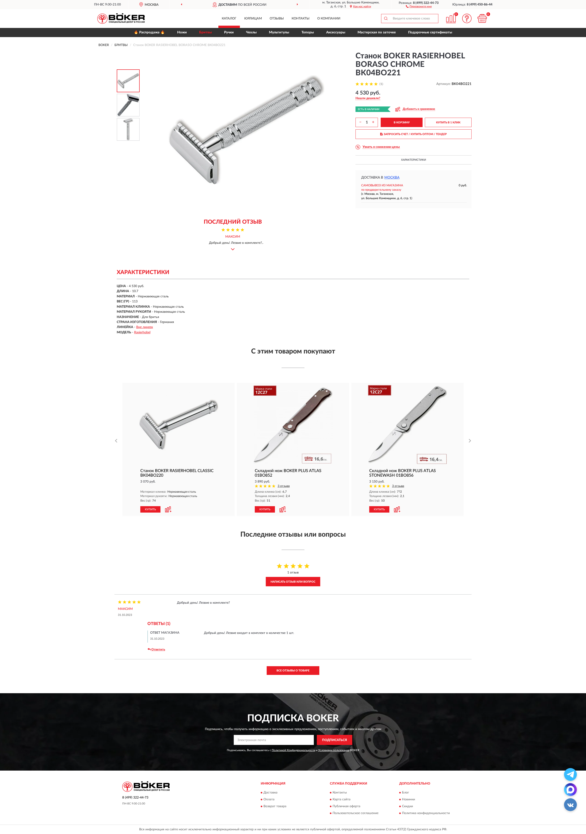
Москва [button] (391, 177)
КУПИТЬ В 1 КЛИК (448, 122)
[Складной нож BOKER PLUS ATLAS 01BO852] (293, 424)
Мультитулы (279, 32)
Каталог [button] (229, 18)
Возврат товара (274, 806)
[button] (419, 6)
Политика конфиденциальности (426, 813)
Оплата (268, 799)
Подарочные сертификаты (430, 32)
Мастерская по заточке (377, 32)
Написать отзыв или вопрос (293, 581)
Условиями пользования (333, 750)
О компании (328, 18)
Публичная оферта (346, 806)
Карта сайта (341, 799)
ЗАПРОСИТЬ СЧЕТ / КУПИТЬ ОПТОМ (415, 134)
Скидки (407, 806)
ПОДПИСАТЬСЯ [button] (334, 740)
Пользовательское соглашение (355, 813)
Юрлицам (253, 18)
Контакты (300, 18)
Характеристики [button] (413, 159)
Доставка (270, 792)
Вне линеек (144, 327)
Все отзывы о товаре (293, 670)
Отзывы (277, 18)
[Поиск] (385, 18)
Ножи (182, 32)
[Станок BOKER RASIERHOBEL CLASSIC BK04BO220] (178, 424)
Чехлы (251, 32)
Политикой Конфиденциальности (293, 750)
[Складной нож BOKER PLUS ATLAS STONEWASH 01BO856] (407, 424)
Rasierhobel (142, 332)
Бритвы (205, 32)
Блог (405, 792)
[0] (482, 18)
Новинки (408, 799)
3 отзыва (284, 486)
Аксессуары (335, 32)
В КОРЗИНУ (402, 122)
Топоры (307, 32)
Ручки (229, 32)
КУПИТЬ (150, 509)
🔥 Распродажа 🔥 (149, 32)
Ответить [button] (158, 649)
